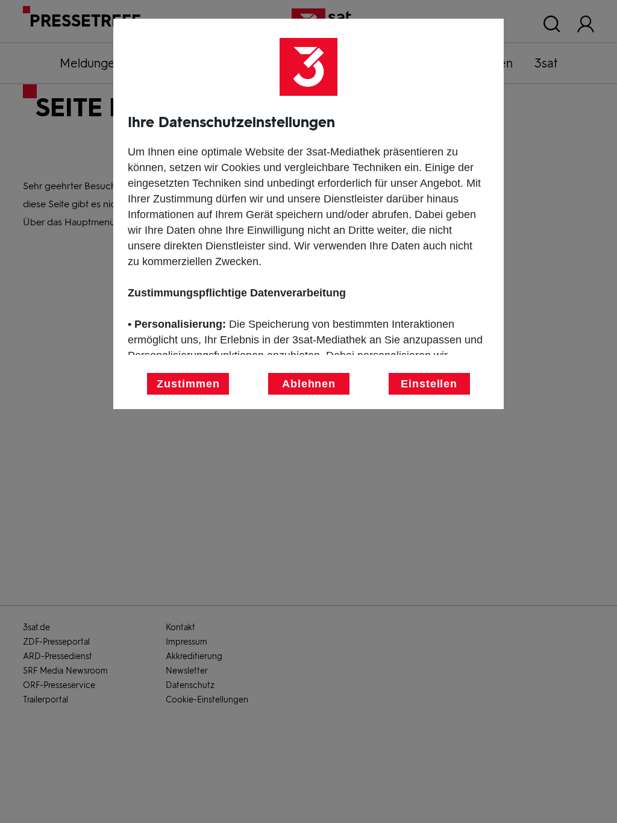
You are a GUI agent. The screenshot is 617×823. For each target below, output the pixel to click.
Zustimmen (188, 384)
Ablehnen (309, 384)
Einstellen (429, 384)
